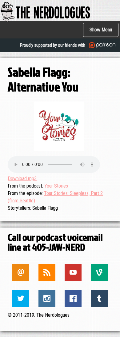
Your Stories (56, 186)
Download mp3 (22, 178)
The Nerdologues (52, 12)
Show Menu (101, 30)
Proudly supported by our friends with (53, 45)
